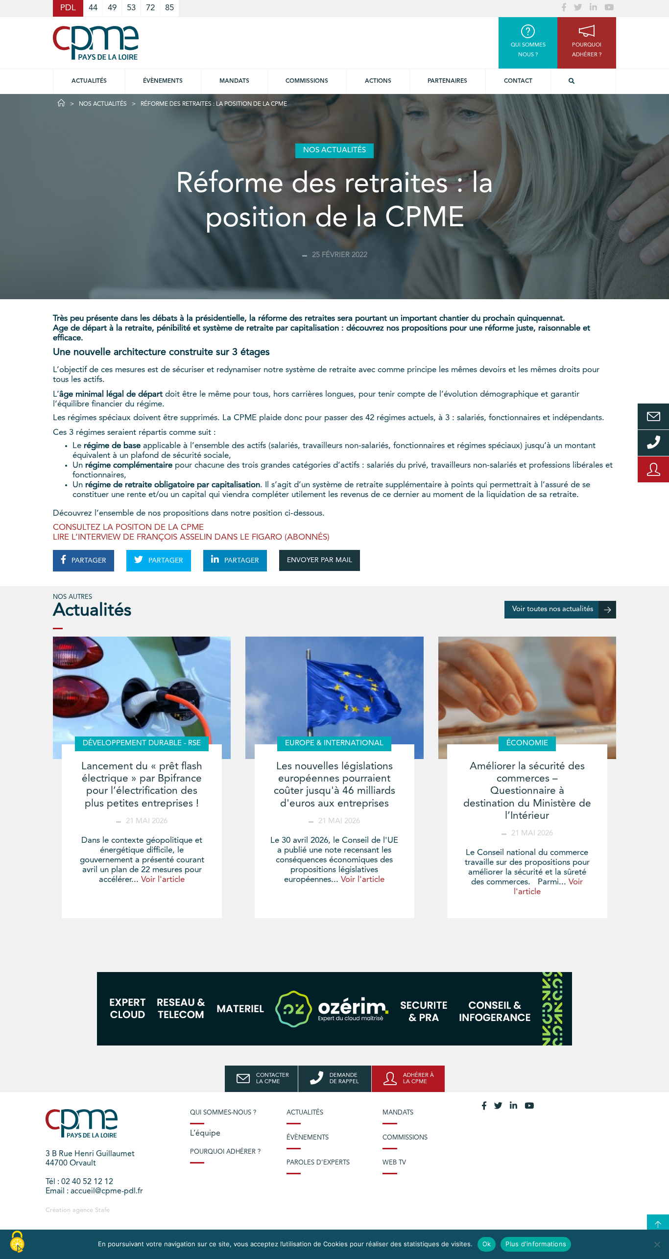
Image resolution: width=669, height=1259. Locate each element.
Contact (518, 81)
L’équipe (205, 1134)
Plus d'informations (535, 1244)
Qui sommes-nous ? (223, 1113)
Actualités (89, 81)
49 (112, 8)
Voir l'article (163, 880)
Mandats (234, 81)
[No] (657, 1244)
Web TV (394, 1163)
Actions (378, 81)
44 (93, 8)
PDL (68, 8)
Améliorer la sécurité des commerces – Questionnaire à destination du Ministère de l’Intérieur (527, 791)
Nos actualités (103, 104)
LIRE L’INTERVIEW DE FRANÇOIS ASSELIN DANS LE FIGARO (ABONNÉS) (191, 537)
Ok (486, 1244)
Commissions (405, 1138)
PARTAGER (88, 560)
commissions (307, 81)
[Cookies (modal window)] (17, 1242)
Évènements (163, 81)
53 (131, 8)
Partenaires (447, 81)
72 (150, 8)
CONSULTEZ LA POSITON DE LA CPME (128, 527)
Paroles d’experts (318, 1163)
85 (169, 8)
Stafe (102, 1210)
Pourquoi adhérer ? (225, 1152)
